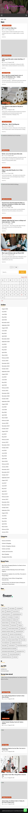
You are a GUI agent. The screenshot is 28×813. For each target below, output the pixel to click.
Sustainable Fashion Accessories (9, 648)
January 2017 (5, 499)
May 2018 (4, 455)
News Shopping (5, 554)
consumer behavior (16, 614)
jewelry (20, 625)
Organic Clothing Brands (15, 634)
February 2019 (5, 439)
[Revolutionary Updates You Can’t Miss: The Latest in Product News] (14, 738)
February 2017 (5, 496)
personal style (5, 637)
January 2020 (5, 423)
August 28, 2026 (11, 698)
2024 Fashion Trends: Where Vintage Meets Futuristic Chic (12, 579)
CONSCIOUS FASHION (6, 614)
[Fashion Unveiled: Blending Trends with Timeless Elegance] (14, 711)
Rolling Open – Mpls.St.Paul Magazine (10, 124)
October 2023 (5, 368)
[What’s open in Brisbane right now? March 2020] (14, 242)
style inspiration (5, 642)
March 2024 (5, 355)
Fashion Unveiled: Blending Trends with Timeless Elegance (13, 570)
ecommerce (10, 617)
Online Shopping (19, 631)
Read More (4, 36)
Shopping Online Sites (7, 55)
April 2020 (4, 415)
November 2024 (5, 338)
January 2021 (5, 390)
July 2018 (4, 450)
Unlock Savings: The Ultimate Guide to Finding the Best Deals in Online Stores (13, 583)
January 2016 (5, 532)
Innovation (13, 625)
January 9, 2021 (11, 62)
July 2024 (4, 344)
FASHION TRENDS (5, 622)
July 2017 (4, 483)
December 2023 (5, 363)
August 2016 (5, 513)
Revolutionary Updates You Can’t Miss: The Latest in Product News (14, 574)
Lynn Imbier (5, 29)
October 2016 (5, 507)
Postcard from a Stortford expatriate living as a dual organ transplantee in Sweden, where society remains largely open (13, 204)
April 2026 (4, 319)
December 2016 (5, 502)
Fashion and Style (6, 548)
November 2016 (5, 504)
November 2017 (5, 472)
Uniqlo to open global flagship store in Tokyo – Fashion (12, 170)
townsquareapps (5, 670)
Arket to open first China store (9, 28)
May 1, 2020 (11, 223)
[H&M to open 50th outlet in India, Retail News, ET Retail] (14, 48)
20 (14, 291)
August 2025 (5, 328)
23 (25, 291)
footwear (13, 622)
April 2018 (4, 458)
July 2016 (4, 515)
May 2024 (4, 349)
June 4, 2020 (11, 173)
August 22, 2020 (11, 109)
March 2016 (5, 526)
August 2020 (5, 404)
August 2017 (5, 480)
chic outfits (15, 611)
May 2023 (4, 382)
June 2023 (4, 379)
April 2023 (4, 385)
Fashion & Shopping (6, 72)
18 (6, 291)
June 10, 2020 (11, 155)
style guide (22, 639)
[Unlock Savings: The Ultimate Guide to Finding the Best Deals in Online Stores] (14, 790)
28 (17, 294)
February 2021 (5, 387)
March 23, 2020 (11, 254)
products (12, 637)
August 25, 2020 (11, 78)
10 (2, 289)
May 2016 (4, 521)
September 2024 (6, 341)
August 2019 (5, 431)
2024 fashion (4, 608)
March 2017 (5, 494)
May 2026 (4, 317)
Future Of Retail (5, 625)
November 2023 (5, 366)
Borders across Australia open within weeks (12, 154)
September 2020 (6, 401)
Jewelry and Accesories (7, 25)
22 (21, 291)
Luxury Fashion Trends (13, 628)
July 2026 (4, 311)
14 (17, 289)
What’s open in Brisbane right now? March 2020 (13, 253)
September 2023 (6, 371)
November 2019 (5, 426)
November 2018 (5, 445)
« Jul (2, 300)
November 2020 (5, 396)
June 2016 (4, 518)
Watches (15, 657)
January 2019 (5, 442)
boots (3, 611)
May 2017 (4, 488)
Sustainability (12, 645)
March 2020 (5, 417)
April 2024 (4, 352)
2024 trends (12, 608)
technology (4, 654)
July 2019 (4, 434)
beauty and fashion (6, 540)
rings (18, 637)
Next (16, 267)
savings (3, 639)
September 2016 (6, 510)
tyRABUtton (4, 669)
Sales (22, 637)
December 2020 (5, 393)
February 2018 (5, 464)
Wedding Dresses (6, 150)
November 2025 (5, 322)
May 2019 (4, 436)
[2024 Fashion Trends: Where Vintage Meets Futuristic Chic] (14, 764)
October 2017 (5, 474)
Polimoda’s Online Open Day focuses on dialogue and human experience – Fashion (14, 221)
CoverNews (16, 810)
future (19, 622)
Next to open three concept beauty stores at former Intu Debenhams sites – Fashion (12, 76)
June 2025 (4, 330)
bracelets (9, 611)
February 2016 (5, 529)
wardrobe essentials (6, 657)
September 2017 (6, 477)
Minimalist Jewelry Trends (8, 631)
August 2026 (5, 308)
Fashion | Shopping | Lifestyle (8, 546)
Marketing (22, 628)
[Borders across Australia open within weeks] (14, 143)
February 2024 (5, 357)
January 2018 (5, 466)
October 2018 (5, 447)
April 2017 (4, 491)
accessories (19, 608)
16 (25, 289)
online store (5, 634)
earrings (4, 617)
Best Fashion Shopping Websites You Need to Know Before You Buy (14, 566)
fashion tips (15, 619)
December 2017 (5, 469)
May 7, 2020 (11, 207)
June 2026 (4, 314)
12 (10, 289)
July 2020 (4, 406)
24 (2, 294)
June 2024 (4, 347)
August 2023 (5, 374)
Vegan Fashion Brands (14, 654)
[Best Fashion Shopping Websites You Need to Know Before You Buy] (14, 685)
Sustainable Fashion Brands (8, 651)
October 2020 (5, 398)
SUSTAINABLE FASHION (21, 645)
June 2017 (4, 485)
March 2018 (5, 461)
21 (17, 291)
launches (4, 628)
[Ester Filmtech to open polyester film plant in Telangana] (14, 96)
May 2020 (4, 412)
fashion (17, 617)
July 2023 (4, 377)
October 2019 (5, 428)
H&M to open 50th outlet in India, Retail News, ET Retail (13, 59)
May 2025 (4, 333)
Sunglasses (4, 645)
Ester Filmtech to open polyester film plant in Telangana (12, 107)
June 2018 (4, 453)
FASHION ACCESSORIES (6, 619)
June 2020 (4, 409)
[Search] (26, 15)
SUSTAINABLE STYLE (20, 651)
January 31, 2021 (11, 29)
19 (10, 291)
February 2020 (5, 420)
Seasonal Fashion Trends (12, 639)
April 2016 (4, 523)
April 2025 (4, 336)
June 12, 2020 (11, 126)
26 (10, 294)
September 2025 (6, 325)
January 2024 (5, 360)
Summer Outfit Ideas (16, 642)
